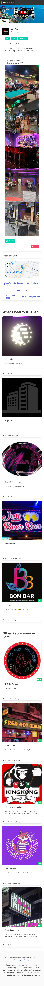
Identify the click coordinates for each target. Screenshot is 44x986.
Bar (12, 32)
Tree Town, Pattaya (23, 32)
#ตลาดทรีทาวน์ (23, 38)
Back (5, 21)
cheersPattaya (8, 3)
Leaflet (36, 277)
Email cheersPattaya (22, 960)
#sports (14, 38)
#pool (7, 38)
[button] (22, 267)
